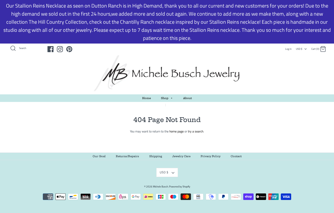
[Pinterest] (69, 49)
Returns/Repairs (127, 156)
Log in (288, 49)
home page (176, 131)
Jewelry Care (181, 156)
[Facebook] (50, 49)
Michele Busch (160, 186)
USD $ (299, 49)
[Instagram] (60, 49)
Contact (236, 156)
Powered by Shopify (179, 186)
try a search (195, 131)
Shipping (155, 156)
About (187, 98)
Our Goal (99, 156)
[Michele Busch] (167, 73)
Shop (166, 98)
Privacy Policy (210, 156)
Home (146, 98)
